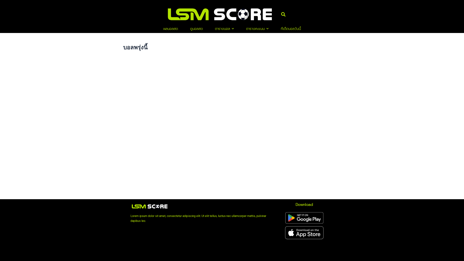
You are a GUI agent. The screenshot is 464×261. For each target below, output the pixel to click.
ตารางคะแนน (255, 28)
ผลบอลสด (170, 28)
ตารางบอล (222, 28)
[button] (283, 14)
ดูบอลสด (196, 28)
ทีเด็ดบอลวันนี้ (291, 28)
